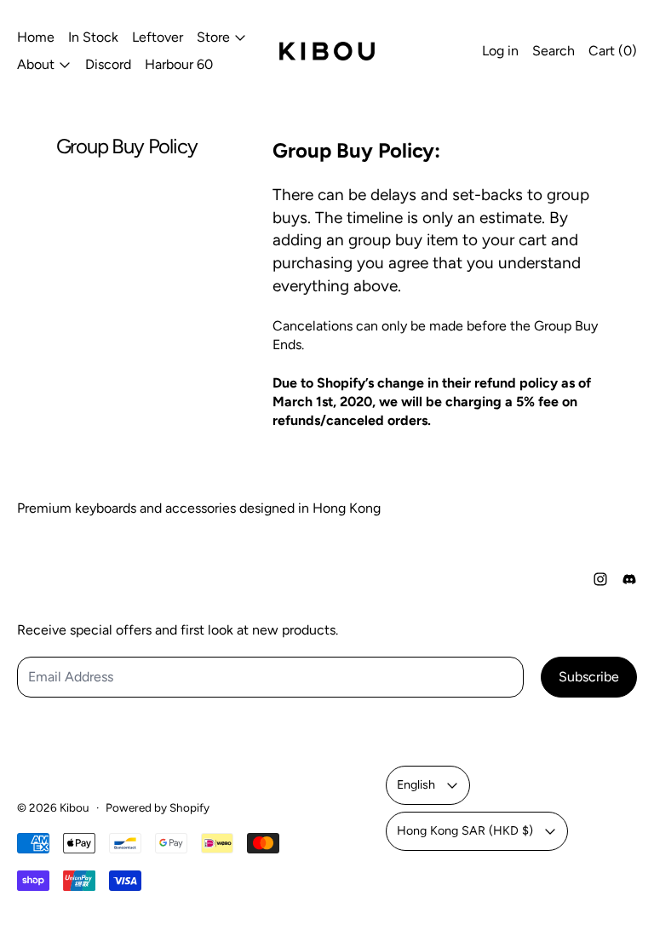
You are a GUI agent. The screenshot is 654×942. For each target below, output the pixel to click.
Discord (108, 64)
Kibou (74, 807)
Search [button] (553, 51)
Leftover (157, 37)
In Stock (93, 37)
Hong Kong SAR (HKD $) (465, 830)
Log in (500, 51)
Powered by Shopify (157, 807)
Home (35, 37)
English (416, 784)
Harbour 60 (179, 64)
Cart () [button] (612, 51)
